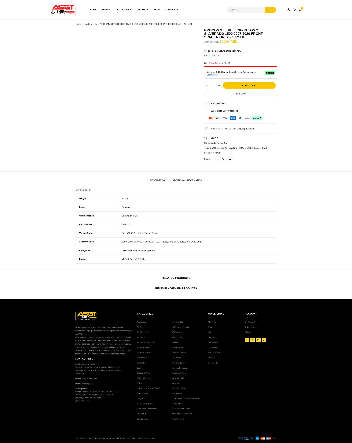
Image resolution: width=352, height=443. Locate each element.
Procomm (215, 152)
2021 (199, 241)
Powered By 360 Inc (146, 438)
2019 (187, 241)
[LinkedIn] (230, 159)
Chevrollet (127, 215)
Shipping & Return (245, 128)
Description (157, 180)
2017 (176, 241)
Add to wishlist (218, 103)
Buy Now (241, 94)
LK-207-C (126, 224)
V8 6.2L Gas (140, 259)
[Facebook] (216, 159)
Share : (207, 159)
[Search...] (270, 10)
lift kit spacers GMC (257, 148)
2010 (136, 241)
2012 (147, 241)
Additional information (187, 180)
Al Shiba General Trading (102, 438)
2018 (181, 241)
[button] (300, 9)
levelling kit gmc (237, 148)
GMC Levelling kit (218, 148)
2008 (124, 241)
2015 (165, 241)
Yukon (155, 233)
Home (78, 24)
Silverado (138, 233)
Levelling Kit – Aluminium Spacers (138, 250)
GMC (135, 215)
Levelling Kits (90, 24)
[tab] (157, 180)
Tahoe (147, 233)
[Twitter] (223, 159)
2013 (153, 241)
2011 (142, 241)
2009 (130, 241)
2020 (193, 241)
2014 (159, 241)
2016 (170, 241)
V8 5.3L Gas (128, 259)
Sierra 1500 (127, 233)
